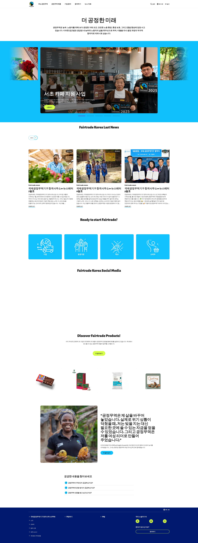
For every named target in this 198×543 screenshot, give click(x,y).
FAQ (103, 516)
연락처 (32, 524)
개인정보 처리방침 (36, 535)
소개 (32, 520)
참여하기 (78, 4)
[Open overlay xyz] (45, 246)
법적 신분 (33, 528)
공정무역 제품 (56, 4)
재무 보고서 (34, 532)
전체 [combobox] (31, 137)
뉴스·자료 (88, 4)
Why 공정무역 (43, 4)
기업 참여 (68, 4)
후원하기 (69, 516)
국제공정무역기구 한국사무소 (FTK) (43, 516)
